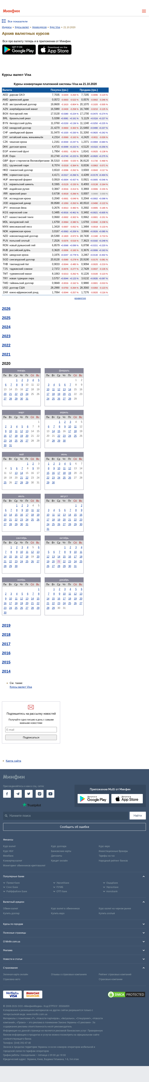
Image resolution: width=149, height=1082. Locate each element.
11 (53, 389)
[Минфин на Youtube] (50, 794)
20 (5, 394)
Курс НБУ (8, 851)
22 (16, 394)
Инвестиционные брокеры (113, 851)
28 (10, 398)
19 (58, 394)
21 (10, 394)
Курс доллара (58, 846)
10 (48, 389)
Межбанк (8, 855)
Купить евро (57, 913)
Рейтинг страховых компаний (115, 974)
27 (5, 398)
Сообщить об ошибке (74, 826)
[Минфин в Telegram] (18, 794)
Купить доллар (11, 913)
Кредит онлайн (59, 860)
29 (16, 398)
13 (64, 389)
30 (21, 398)
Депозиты (56, 855)
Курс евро (104, 846)
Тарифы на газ (107, 855)
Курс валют (9, 846)
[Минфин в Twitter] (29, 794)
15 (58, 431)
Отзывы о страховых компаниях (69, 974)
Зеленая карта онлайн (15, 974)
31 (27, 398)
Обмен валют (10, 908)
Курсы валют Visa (21, 686)
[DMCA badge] (126, 995)
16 (5, 435)
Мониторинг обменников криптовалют (24, 865)
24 (27, 394)
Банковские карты (61, 851)
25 (53, 398)
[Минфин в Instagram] (39, 794)
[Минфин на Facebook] (7, 794)
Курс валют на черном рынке (115, 908)
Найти (138, 815)
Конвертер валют (12, 860)
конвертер (80, 298)
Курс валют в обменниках (65, 908)
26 (58, 398)
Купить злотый (107, 913)
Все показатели (18, 21)
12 (58, 389)
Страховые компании (110, 979)
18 (53, 394)
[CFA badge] (53, 995)
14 (69, 389)
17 (27, 389)
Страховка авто (11, 979)
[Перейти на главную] (11, 11)
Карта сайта (13, 760)
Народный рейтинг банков (113, 860)
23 (21, 394)
